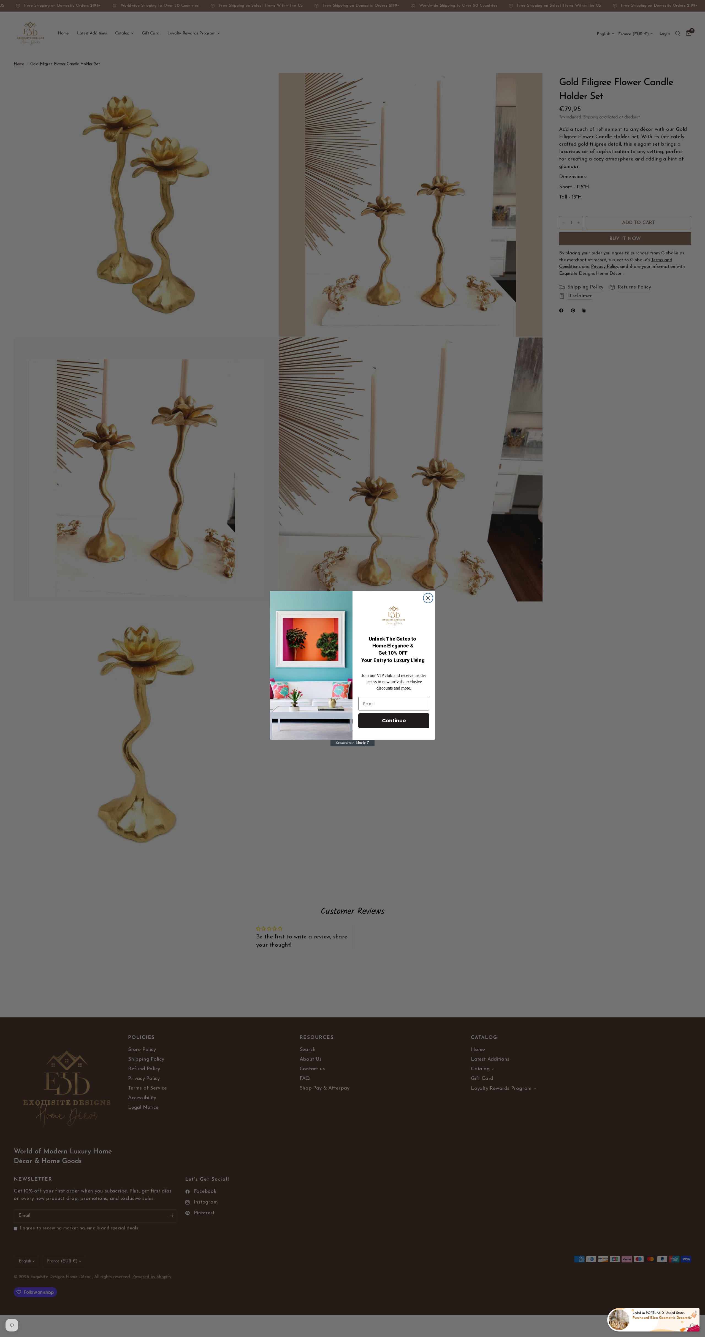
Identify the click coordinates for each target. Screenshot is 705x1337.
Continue (394, 720)
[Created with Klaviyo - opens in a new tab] (352, 743)
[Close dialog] (428, 598)
